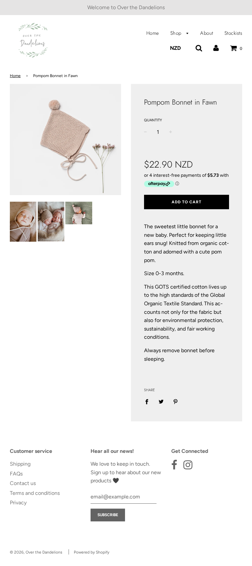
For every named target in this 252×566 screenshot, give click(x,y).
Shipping (20, 464)
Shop (176, 33)
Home (152, 33)
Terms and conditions (35, 493)
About (206, 33)
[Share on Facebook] (148, 401)
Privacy (18, 502)
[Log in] (216, 48)
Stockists (233, 33)
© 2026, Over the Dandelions (36, 552)
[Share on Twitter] (161, 401)
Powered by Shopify (91, 552)
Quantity (153, 120)
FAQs (16, 474)
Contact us (23, 483)
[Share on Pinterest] (175, 401)
